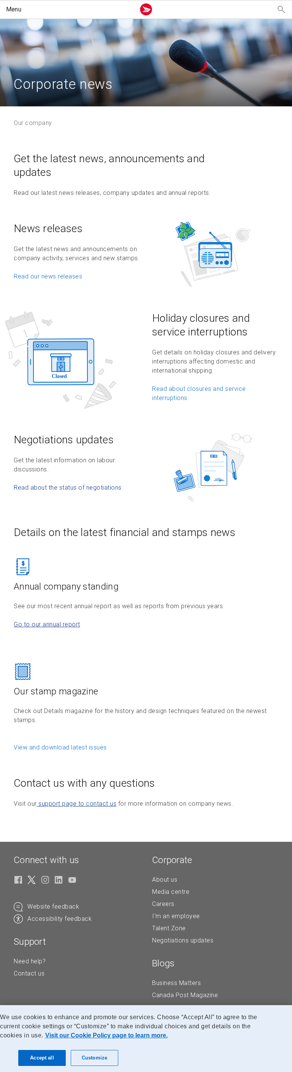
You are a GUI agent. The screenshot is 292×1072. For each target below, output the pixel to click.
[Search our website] (281, 9)
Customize (94, 1058)
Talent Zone (169, 928)
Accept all (42, 1058)
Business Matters (176, 983)
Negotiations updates (182, 940)
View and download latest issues (60, 747)
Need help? (30, 961)
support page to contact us (77, 803)
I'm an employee (176, 916)
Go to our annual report (47, 624)
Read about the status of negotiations (68, 487)
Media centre (170, 891)
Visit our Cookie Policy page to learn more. (106, 1035)
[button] (69, 9)
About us (164, 879)
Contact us (29, 973)
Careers (163, 904)
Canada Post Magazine (185, 995)
